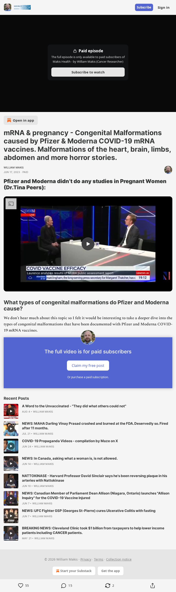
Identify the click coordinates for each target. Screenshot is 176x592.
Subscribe (144, 7)
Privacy (85, 559)
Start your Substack (76, 571)
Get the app (110, 571)
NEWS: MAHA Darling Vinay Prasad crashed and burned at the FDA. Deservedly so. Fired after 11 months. (95, 425)
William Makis (14, 167)
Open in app (23, 120)
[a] (88, 243)
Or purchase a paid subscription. (88, 377)
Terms (98, 559)
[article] (88, 411)
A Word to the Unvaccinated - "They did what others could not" (74, 406)
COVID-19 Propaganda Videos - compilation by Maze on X (70, 441)
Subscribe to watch (88, 72)
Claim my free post (88, 365)
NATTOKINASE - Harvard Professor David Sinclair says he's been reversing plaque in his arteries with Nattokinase (94, 478)
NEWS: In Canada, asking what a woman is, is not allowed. (70, 458)
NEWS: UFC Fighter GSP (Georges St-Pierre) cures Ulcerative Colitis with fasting (89, 510)
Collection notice (119, 559)
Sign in (164, 7)
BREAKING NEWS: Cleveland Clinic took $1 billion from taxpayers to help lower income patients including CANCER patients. (93, 530)
